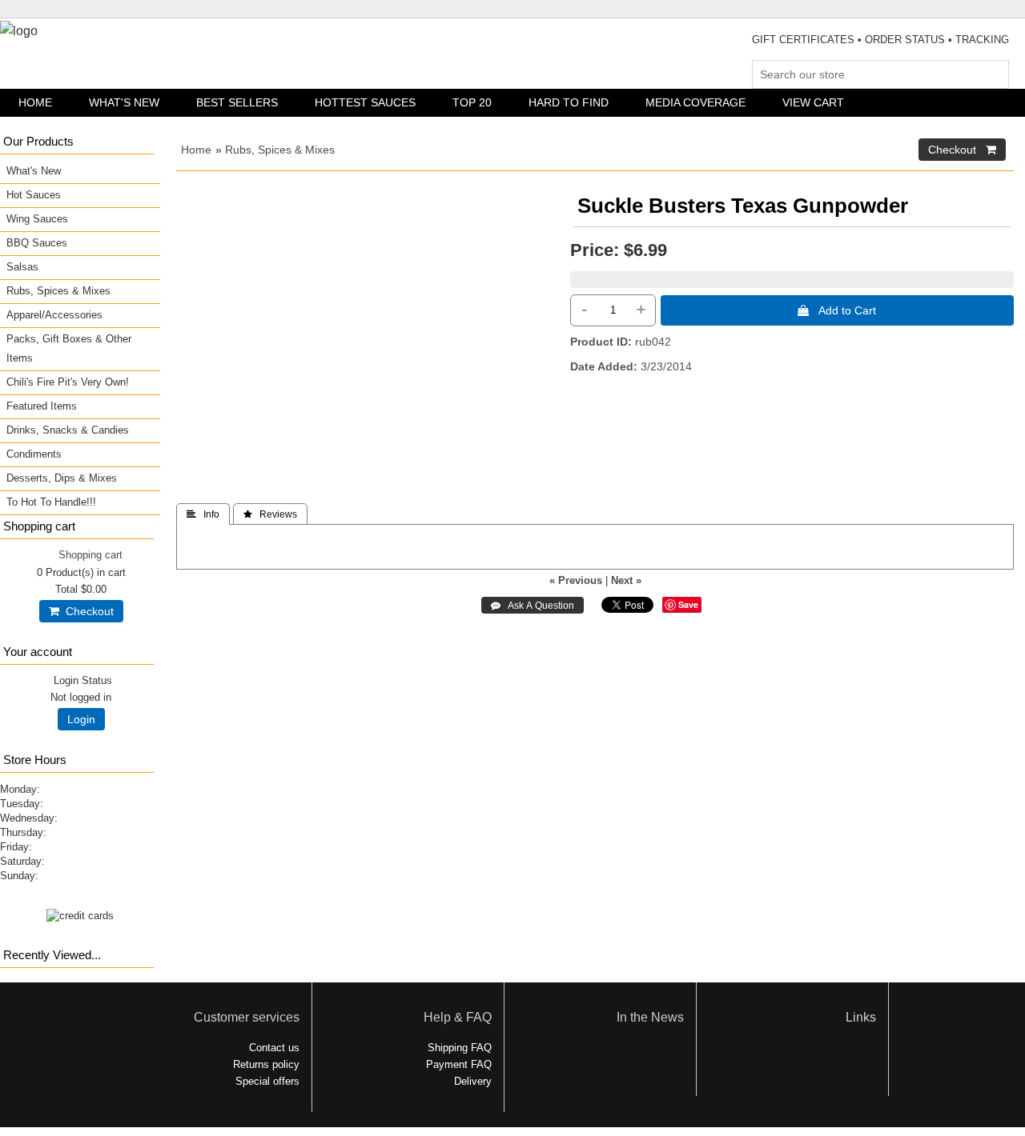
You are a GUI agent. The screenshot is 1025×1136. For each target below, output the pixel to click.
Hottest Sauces (365, 102)
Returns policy (266, 1064)
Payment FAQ (459, 1064)
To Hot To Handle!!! (51, 502)
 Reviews (270, 514)
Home (35, 102)
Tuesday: (21, 804)
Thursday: (23, 832)
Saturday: (22, 861)
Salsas (22, 267)
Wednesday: (29, 818)
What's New (124, 102)
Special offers (267, 1081)
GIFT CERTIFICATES (803, 40)
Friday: (16, 847)
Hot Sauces (33, 195)
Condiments (34, 454)
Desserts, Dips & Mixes (61, 478)
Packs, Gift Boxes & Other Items (68, 348)
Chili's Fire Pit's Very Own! (67, 382)
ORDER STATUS (905, 40)
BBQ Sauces (36, 243)
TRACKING (982, 40)
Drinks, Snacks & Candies (67, 430)
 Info (203, 514)
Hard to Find (569, 102)
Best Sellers (237, 102)
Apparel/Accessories (54, 315)
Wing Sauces (37, 219)
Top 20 (472, 102)
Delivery (473, 1081)
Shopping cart (90, 555)
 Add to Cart (837, 310)
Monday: (20, 789)
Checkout (86, 611)
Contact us (274, 1048)
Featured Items (41, 406)
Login (81, 719)
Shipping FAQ (460, 1048)
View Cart (813, 102)
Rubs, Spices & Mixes (280, 149)
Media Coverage (695, 102)
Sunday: (19, 876)
